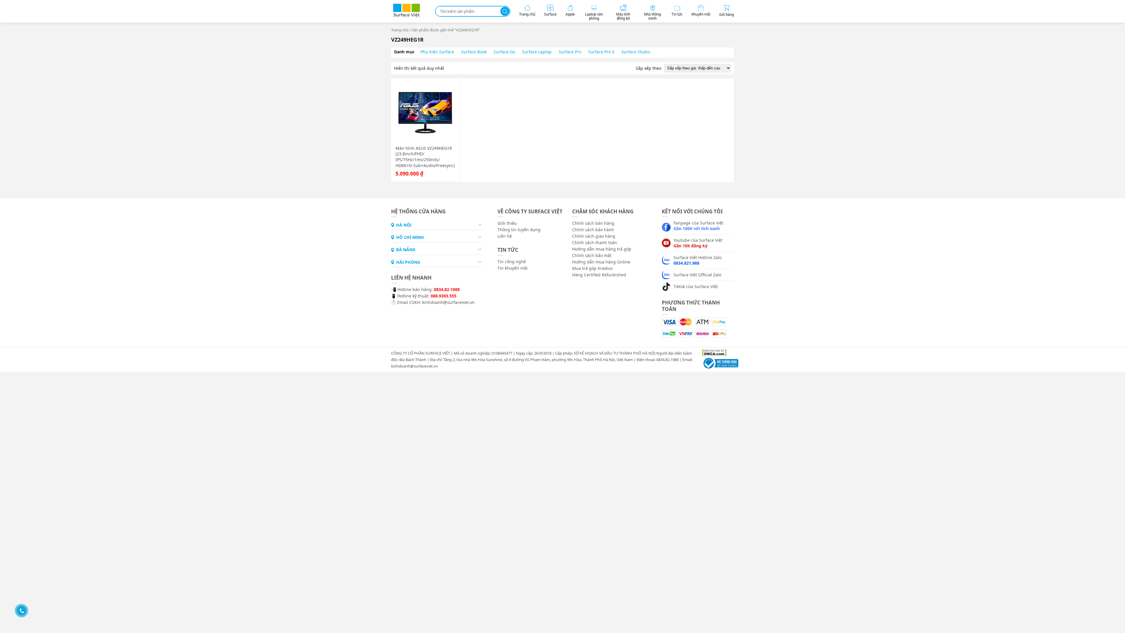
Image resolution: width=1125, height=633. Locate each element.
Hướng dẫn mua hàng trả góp (601, 249)
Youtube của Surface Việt (698, 243)
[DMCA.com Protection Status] (712, 352)
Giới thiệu (507, 223)
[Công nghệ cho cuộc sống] (406, 16)
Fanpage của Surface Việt (698, 225)
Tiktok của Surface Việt (696, 286)
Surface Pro (570, 52)
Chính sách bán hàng (593, 223)
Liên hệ (504, 236)
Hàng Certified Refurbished (599, 275)
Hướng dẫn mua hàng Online (601, 262)
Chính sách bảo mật (591, 255)
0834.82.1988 (447, 289)
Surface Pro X (601, 52)
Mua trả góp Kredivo (592, 268)
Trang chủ (399, 30)
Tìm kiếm (504, 11)
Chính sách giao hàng (593, 236)
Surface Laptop (537, 52)
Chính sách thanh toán (594, 242)
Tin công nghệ (511, 261)
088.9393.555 (443, 296)
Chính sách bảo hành (593, 229)
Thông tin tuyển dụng (519, 229)
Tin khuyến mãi (512, 268)
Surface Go (504, 52)
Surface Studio (635, 52)
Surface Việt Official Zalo (697, 275)
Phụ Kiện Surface (437, 52)
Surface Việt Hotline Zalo (698, 260)
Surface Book (474, 52)
